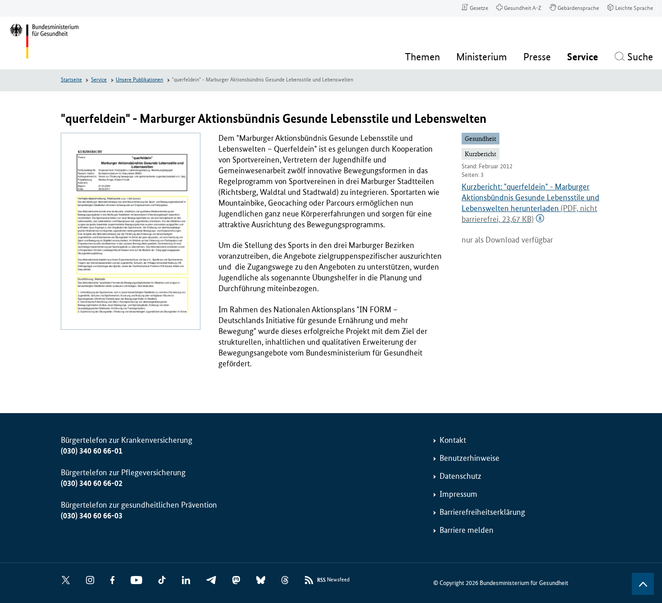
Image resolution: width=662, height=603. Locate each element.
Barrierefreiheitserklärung (482, 512)
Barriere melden (467, 530)
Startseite (71, 80)
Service (99, 80)
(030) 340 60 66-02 (91, 483)
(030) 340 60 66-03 (91, 516)
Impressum (458, 494)
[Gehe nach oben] (643, 584)
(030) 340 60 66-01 (91, 451)
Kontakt (453, 440)
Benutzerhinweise (469, 458)
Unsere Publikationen (139, 80)
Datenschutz (460, 476)
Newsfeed (333, 580)
